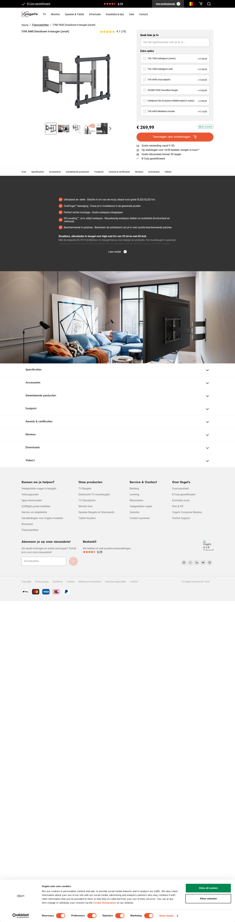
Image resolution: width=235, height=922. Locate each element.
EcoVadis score (180, 500)
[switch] (91, 915)
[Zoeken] (190, 4)
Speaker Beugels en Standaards (96, 512)
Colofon (134, 581)
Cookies (70, 581)
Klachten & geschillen (115, 581)
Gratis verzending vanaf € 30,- (158, 145)
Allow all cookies (208, 888)
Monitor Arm (85, 506)
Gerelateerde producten (77, 172)
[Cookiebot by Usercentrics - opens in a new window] (21, 915)
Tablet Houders (87, 518)
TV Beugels (84, 488)
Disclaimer (58, 581)
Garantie (134, 512)
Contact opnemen (140, 518)
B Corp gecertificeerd (153, 158)
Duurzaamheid (180, 488)
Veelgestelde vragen (141, 506)
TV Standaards (86, 500)
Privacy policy (42, 581)
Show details (166, 915)
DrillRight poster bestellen (36, 506)
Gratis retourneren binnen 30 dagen (47, 3)
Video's (168, 172)
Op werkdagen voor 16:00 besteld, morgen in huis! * (171, 149)
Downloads (154, 172)
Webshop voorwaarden (89, 581)
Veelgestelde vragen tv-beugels (39, 488)
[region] (76, 81)
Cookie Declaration (104, 902)
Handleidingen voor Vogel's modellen (42, 518)
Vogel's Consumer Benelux (187, 512)
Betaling (134, 488)
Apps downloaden (32, 500)
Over (24, 172)
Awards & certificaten (119, 172)
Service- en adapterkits (34, 512)
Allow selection (208, 898)
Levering (134, 494)
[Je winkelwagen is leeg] (200, 4)
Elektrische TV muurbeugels (94, 494)
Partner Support (181, 518)
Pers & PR (177, 506)
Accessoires (55, 172)
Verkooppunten (30, 494)
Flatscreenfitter (30, 530)
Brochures (27, 524)
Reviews (139, 172)
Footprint (99, 172)
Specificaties (37, 172)
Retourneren (136, 500)
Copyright (26, 581)
